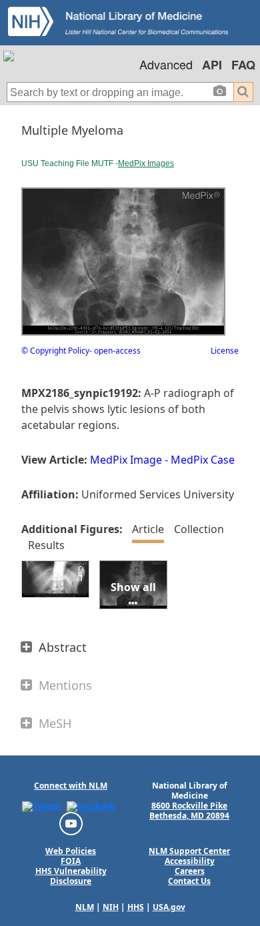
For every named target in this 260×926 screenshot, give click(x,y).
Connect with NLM (70, 785)
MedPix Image (126, 459)
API (212, 64)
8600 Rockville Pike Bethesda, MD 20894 (189, 810)
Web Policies (70, 851)
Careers (190, 871)
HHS (135, 907)
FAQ (243, 64)
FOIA (71, 861)
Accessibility (190, 861)
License (225, 350)
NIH (111, 907)
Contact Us (189, 881)
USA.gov (169, 907)
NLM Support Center (189, 851)
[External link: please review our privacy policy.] (41, 806)
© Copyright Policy (55, 350)
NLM (84, 907)
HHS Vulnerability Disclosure (71, 876)
